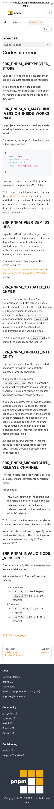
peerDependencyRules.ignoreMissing (23, 269)
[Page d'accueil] (5, 22)
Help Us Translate (12, 755)
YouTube (7, 718)
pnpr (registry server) (14, 696)
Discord (6, 733)
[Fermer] (52, 4)
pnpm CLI (7, 681)
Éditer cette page (16, 635)
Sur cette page (12, 44)
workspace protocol (18, 196)
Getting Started (11, 676)
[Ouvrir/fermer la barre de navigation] (4, 13)
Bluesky (6, 728)
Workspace (8, 686)
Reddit (6, 723)
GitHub (6, 750)
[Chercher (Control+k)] (49, 13)
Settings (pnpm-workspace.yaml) (21, 691)
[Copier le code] (47, 152)
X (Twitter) (8, 713)
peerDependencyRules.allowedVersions (24, 272)
